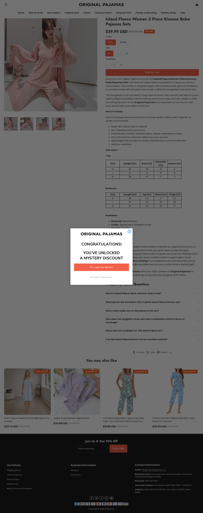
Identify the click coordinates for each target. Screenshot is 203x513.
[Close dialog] (129, 231)
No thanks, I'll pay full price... (101, 277)
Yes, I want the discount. (101, 267)
